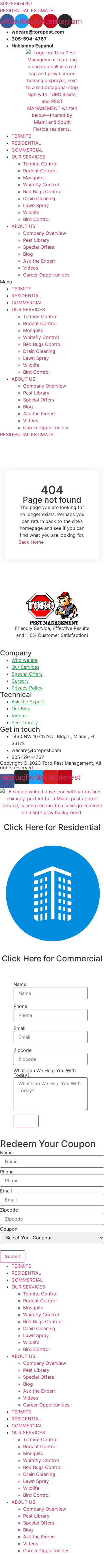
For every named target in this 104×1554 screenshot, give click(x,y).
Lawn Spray (36, 205)
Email (19, 1028)
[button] (52, 281)
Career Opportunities (46, 275)
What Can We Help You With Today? (45, 1072)
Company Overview (44, 233)
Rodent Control (40, 171)
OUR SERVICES (28, 157)
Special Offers (38, 247)
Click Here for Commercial (52, 958)
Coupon (8, 1229)
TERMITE (21, 136)
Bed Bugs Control (42, 191)
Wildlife (31, 212)
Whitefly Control (41, 184)
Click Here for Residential (52, 827)
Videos (30, 268)
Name (20, 984)
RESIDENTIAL (26, 143)
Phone (20, 1006)
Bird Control (36, 219)
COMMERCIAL (27, 150)
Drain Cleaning (39, 198)
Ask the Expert (39, 261)
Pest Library (36, 240)
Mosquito (33, 177)
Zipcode (22, 1050)
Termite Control (40, 164)
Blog (28, 254)
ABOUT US (23, 226)
